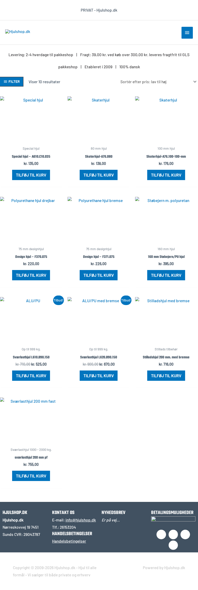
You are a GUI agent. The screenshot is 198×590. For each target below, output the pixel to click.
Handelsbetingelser (69, 540)
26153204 (68, 527)
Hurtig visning (31, 138)
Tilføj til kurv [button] (31, 174)
